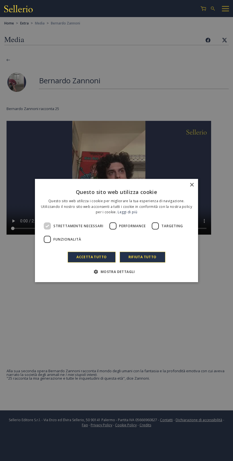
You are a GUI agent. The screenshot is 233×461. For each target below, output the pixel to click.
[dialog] (116, 230)
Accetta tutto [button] (91, 257)
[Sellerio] (18, 8)
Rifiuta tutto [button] (142, 257)
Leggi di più (127, 212)
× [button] (192, 185)
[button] (116, 271)
